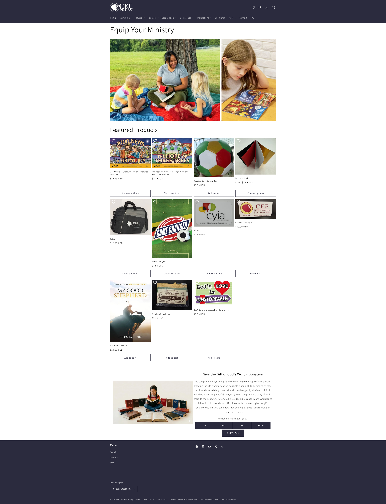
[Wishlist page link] (253, 7)
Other (261, 425)
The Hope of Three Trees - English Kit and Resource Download (170, 173)
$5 (204, 425)
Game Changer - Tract (161, 261)
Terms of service (176, 499)
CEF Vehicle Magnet (244, 222)
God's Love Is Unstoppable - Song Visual (211, 310)
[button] (126, 18)
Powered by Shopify (132, 499)
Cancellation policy (228, 499)
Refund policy (162, 499)
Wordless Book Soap (161, 314)
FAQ (112, 462)
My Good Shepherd (118, 345)
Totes (112, 239)
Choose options (130, 193)
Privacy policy (148, 499)
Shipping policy (192, 499)
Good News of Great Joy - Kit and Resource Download (129, 173)
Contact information (209, 499)
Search (113, 452)
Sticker (197, 230)
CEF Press (120, 499)
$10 (223, 425)
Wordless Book (241, 178)
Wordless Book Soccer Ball (205, 181)
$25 (242, 425)
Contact (114, 457)
